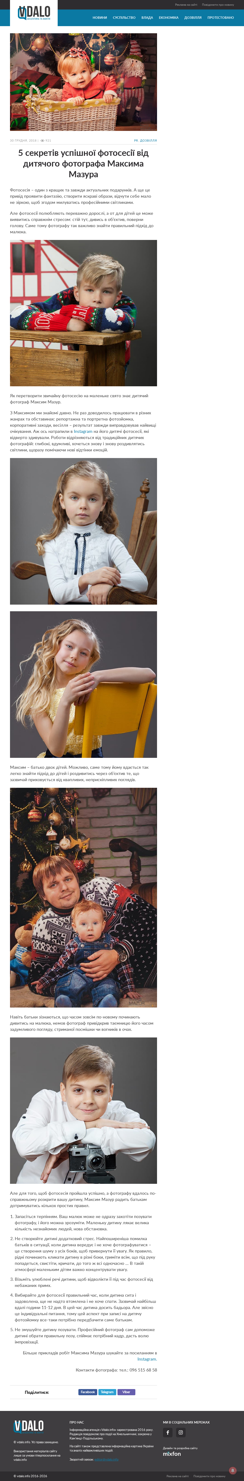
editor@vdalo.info (106, 1459)
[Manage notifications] (233, 1470)
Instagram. (147, 1359)
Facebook (88, 1392)
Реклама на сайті (186, 4)
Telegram (107, 1392)
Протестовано (221, 17)
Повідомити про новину (218, 4)
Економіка (168, 17)
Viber (126, 1392)
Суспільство (124, 17)
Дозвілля (193, 17)
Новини (100, 17)
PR (136, 140)
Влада (147, 17)
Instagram (82, 432)
